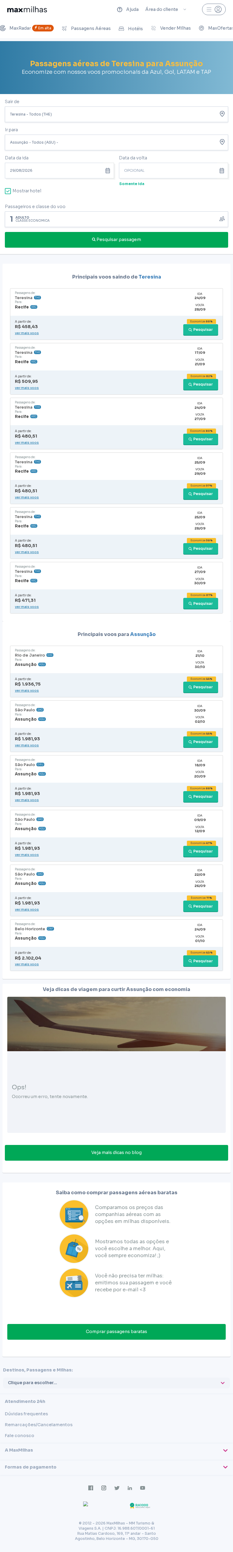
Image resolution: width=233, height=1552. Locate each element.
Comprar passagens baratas (116, 1331)
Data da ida (17, 158)
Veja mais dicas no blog (116, 1152)
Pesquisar (203, 329)
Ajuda (132, 9)
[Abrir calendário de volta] (222, 170)
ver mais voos (27, 333)
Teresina (150, 277)
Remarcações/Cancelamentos (39, 1424)
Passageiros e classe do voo (35, 206)
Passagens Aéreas (91, 28)
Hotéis (135, 28)
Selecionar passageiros (116, 218)
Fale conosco (19, 1435)
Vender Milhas (175, 28)
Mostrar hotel (26, 191)
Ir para (11, 129)
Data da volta (133, 158)
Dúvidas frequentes (26, 1414)
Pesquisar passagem (118, 239)
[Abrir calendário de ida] (108, 170)
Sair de (12, 101)
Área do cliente (161, 9)
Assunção (143, 634)
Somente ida (131, 183)
